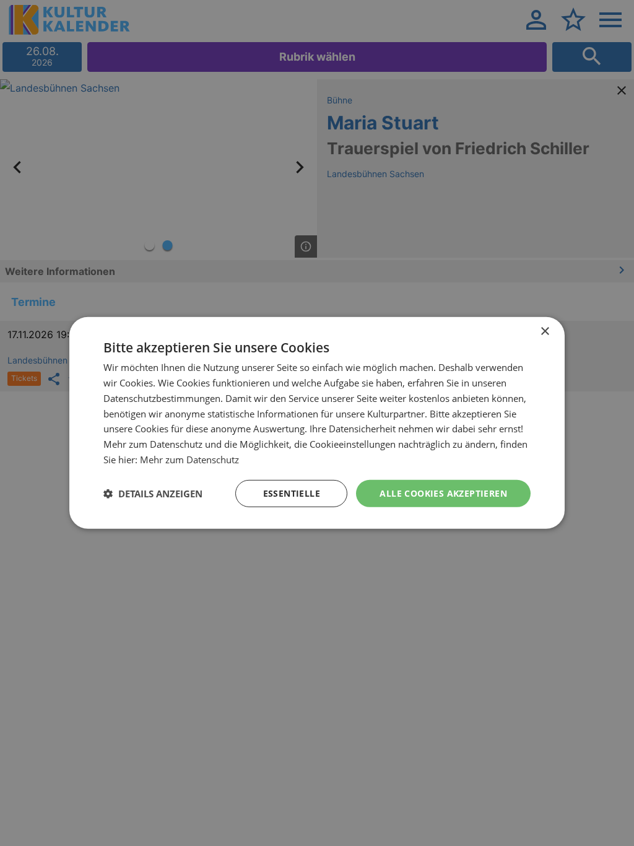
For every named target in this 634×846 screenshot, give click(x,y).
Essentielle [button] (291, 493)
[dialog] (317, 423)
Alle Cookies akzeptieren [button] (443, 493)
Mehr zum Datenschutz (189, 459)
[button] (152, 493)
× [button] (544, 331)
